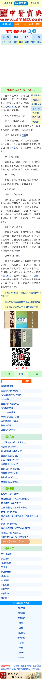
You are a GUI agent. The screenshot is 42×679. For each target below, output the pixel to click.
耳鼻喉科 (21, 653)
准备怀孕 (5, 598)
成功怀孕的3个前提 (9, 421)
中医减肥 (21, 613)
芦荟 (24, 135)
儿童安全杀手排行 (9, 430)
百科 (38, 24)
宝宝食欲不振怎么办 (10, 404)
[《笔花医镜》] (9, 328)
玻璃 (36, 276)
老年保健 (21, 638)
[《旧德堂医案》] (32, 328)
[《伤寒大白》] (27, 346)
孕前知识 (5, 593)
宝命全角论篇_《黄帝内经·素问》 (16, 528)
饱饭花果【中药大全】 (11, 469)
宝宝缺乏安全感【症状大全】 (14, 442)
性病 (9, 42)
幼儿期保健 (36, 104)
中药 (17, 24)
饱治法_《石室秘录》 (10, 494)
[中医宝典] (21, 20)
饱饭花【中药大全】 (10, 477)
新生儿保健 (6, 554)
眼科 (39, 42)
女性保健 (21, 618)
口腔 (33, 42)
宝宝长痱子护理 (8, 412)
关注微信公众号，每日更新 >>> (21, 90)
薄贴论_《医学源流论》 (11, 533)
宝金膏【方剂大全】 (10, 482)
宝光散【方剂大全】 (10, 456)
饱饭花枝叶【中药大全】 (12, 460)
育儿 (21, 42)
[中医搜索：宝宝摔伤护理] (29, 32)
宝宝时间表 (6, 399)
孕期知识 (36, 122)
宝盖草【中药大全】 (10, 447)
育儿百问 (36, 108)
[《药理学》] (21, 328)
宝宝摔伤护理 (7, 408)
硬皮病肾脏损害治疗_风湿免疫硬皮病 (21, 307)
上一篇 (6, 37)
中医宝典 (6, 24)
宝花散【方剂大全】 (10, 464)
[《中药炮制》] (15, 346)
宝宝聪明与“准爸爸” (10, 391)
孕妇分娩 (36, 117)
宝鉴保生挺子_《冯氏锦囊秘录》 (15, 499)
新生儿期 (5, 559)
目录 (16, 37)
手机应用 (8, 3)
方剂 (24, 24)
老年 (27, 42)
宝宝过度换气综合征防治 (12, 395)
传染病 (21, 658)
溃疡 (16, 250)
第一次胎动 (6, 425)
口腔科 (21, 643)
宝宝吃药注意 (7, 386)
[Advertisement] (21, 66)
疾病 (31, 24)
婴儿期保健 (36, 95)
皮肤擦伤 (11, 107)
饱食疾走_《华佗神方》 (11, 503)
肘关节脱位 (6, 276)
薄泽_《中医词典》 (9, 524)
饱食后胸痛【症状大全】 (12, 451)
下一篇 (37, 37)
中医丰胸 (21, 608)
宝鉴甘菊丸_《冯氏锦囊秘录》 (14, 507)
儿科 (15, 42)
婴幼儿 (36, 100)
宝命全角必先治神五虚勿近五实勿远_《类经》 (19, 518)
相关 (26, 37)
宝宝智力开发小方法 (10, 417)
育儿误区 (36, 113)
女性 (3, 42)
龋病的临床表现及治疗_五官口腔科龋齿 (22, 302)
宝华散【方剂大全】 (10, 473)
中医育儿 (14, 542)
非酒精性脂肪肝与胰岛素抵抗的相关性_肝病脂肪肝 (21, 294)
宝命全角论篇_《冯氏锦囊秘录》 (15, 537)
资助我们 (35, 3)
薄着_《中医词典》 (9, 512)
